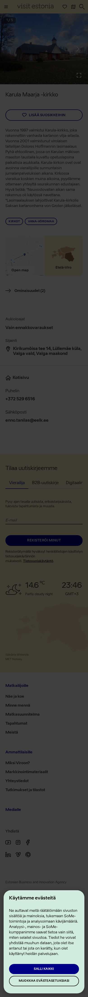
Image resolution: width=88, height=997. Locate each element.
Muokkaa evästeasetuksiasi (44, 980)
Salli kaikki (44, 969)
